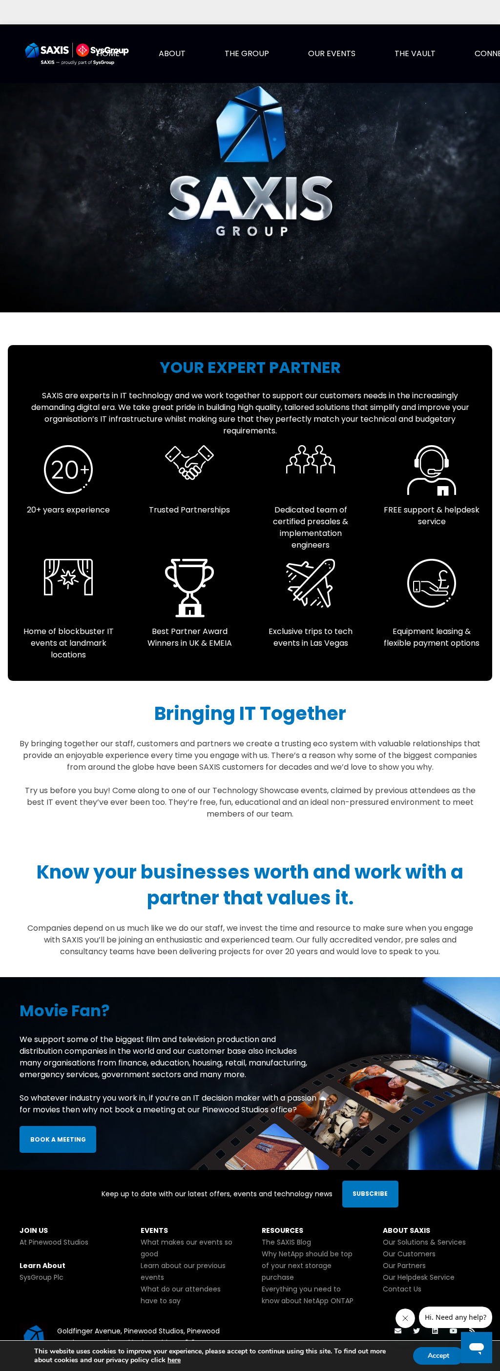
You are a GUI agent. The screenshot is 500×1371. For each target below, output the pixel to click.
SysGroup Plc (41, 1277)
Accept (438, 1355)
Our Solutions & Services (424, 1242)
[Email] (398, 1331)
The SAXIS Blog (286, 1242)
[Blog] (471, 1331)
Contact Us (402, 1289)
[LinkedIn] (434, 1331)
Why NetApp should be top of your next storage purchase (307, 1265)
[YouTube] (453, 1331)
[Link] (77, 53)
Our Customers (409, 1254)
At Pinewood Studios (54, 1242)
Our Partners (404, 1265)
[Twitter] (416, 1331)
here (174, 1360)
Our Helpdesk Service (419, 1277)
